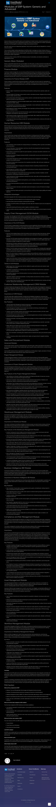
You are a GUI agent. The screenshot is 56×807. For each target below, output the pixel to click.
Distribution (19, 783)
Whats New (32, 780)
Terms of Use (44, 771)
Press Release (32, 774)
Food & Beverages (21, 771)
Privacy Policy (44, 774)
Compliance (20, 789)
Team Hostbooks (14, 11)
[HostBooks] (14, 2)
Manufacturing (20, 777)
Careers (31, 777)
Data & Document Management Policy (46, 778)
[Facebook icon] (25, 802)
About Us (31, 771)
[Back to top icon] (49, 804)
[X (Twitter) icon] (27, 802)
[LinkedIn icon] (30, 802)
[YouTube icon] (28, 802)
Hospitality (19, 774)
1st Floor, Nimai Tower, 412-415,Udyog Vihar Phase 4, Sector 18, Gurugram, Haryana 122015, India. (10, 788)
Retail (18, 780)
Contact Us (32, 783)
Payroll (18, 786)
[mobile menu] (49, 3)
